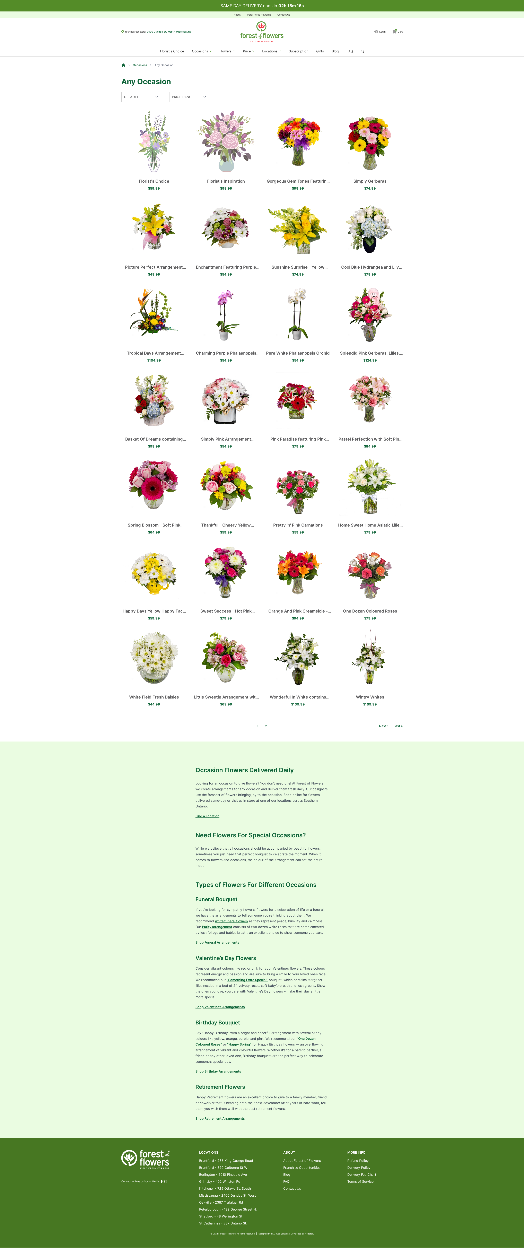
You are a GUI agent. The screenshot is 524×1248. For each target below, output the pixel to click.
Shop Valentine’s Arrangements (220, 1007)
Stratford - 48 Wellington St (220, 1216)
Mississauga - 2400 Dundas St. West (227, 1195)
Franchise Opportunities (301, 1167)
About (237, 14)
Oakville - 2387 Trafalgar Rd (221, 1202)
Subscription (298, 51)
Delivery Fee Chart (361, 1174)
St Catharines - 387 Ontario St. (223, 1223)
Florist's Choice (172, 51)
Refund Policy (358, 1161)
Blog (335, 51)
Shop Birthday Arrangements (218, 1071)
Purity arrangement (217, 927)
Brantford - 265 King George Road (226, 1161)
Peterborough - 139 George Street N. (228, 1209)
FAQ (350, 51)
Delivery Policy (358, 1167)
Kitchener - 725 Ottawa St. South (225, 1188)
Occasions (140, 65)
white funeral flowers (231, 921)
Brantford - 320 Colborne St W (223, 1167)
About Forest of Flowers (302, 1161)
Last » (398, 726)
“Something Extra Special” (247, 980)
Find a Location (207, 816)
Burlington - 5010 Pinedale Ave (223, 1174)
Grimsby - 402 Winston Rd (219, 1181)
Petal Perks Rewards (259, 14)
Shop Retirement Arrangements (220, 1118)
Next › (383, 726)
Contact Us (283, 14)
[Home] (123, 65)
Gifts (320, 51)
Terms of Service (360, 1181)
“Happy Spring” (239, 1044)
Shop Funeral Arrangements (217, 942)
